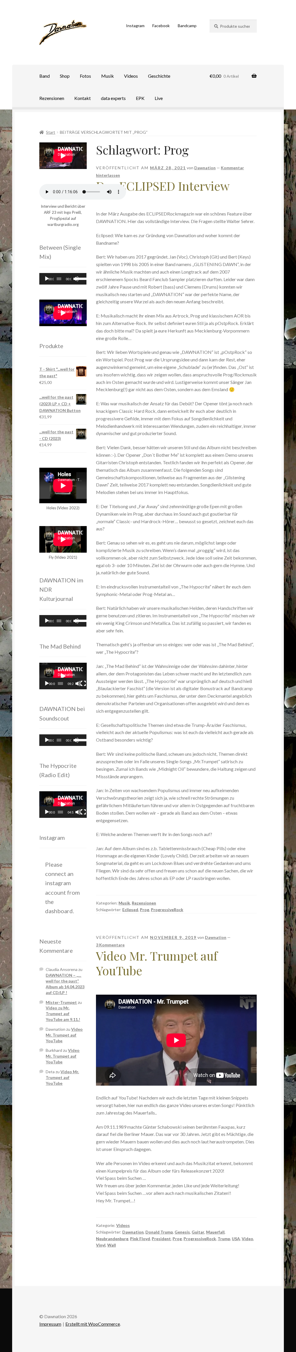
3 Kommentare (110, 944)
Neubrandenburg (112, 1238)
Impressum (50, 1324)
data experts (113, 98)
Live (159, 98)
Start (50, 132)
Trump (224, 1238)
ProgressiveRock (167, 909)
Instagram (135, 25)
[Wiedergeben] (47, 279)
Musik (107, 76)
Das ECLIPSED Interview (163, 186)
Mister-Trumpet (61, 1002)
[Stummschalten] (78, 683)
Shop (65, 76)
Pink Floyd (140, 1238)
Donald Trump (159, 1232)
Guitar (198, 1232)
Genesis (182, 1232)
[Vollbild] (83, 683)
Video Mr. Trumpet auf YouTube (157, 963)
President (161, 1238)
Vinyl (101, 1245)
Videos (131, 76)
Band (44, 76)
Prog (144, 909)
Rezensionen (51, 98)
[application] (63, 279)
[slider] (80, 278)
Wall (111, 1245)
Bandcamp (187, 25)
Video (247, 1238)
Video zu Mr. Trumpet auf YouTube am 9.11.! (63, 1013)
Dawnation (205, 167)
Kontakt (82, 98)
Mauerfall (215, 1232)
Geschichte (159, 76)
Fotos (85, 76)
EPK (140, 98)
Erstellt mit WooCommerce (92, 1324)
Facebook (161, 25)
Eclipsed (130, 909)
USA (236, 1238)
